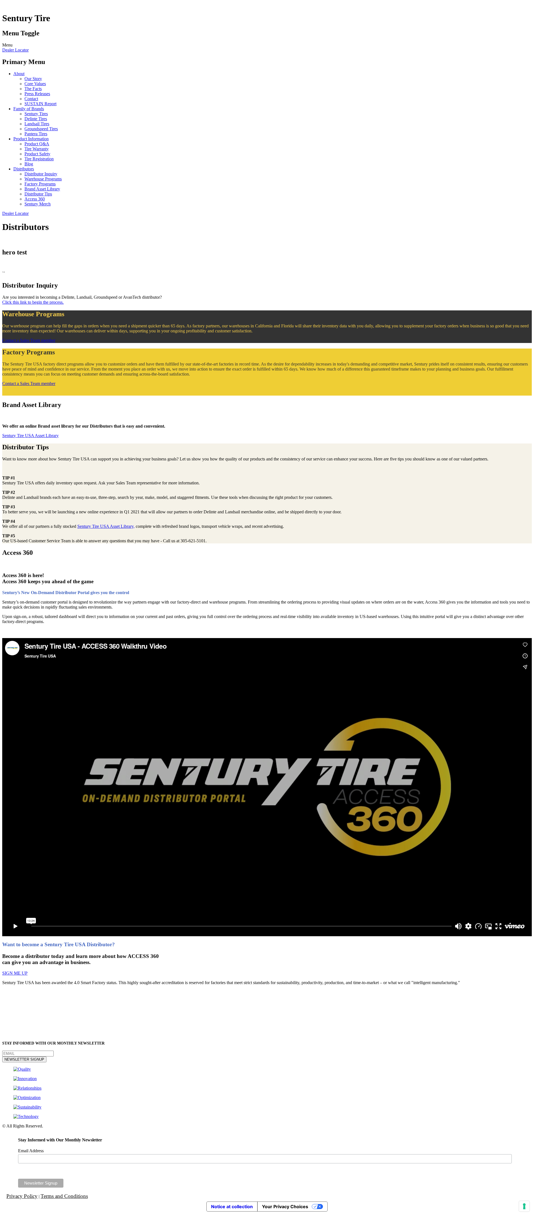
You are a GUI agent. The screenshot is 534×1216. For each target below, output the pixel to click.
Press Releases (37, 93)
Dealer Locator (15, 50)
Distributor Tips (38, 194)
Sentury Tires (36, 113)
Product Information (31, 138)
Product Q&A (36, 143)
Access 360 (34, 199)
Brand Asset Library (42, 189)
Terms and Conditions (64, 1196)
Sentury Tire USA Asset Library (30, 435)
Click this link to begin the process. (33, 302)
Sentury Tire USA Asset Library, (106, 526)
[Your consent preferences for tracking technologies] (524, 1206)
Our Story (33, 78)
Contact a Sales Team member (28, 340)
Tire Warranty (36, 148)
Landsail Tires (36, 123)
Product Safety (37, 153)
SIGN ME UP (15, 973)
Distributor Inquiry (40, 173)
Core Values (35, 83)
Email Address (31, 1150)
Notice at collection (232, 1206)
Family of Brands (28, 108)
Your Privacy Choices (285, 1206)
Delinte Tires (35, 118)
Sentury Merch (37, 204)
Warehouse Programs (43, 178)
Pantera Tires (35, 133)
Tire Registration (39, 158)
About (18, 73)
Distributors (23, 168)
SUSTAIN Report (40, 103)
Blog (28, 163)
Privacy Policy (22, 1196)
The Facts (33, 88)
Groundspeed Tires (41, 128)
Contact (31, 98)
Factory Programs (40, 184)
